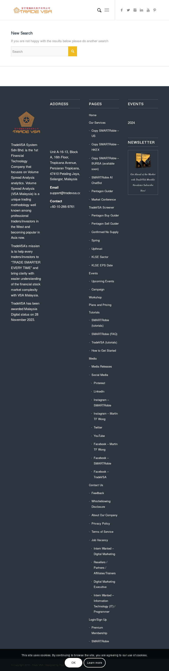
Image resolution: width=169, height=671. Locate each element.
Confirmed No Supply (105, 232)
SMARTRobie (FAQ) (104, 334)
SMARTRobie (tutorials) (100, 323)
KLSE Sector (100, 257)
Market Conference (104, 199)
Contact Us (96, 485)
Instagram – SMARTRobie (102, 402)
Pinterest (99, 383)
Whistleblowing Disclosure (101, 504)
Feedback (98, 493)
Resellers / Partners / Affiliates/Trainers (105, 567)
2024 (131, 122)
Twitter (98, 427)
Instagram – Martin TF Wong (106, 416)
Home (92, 115)
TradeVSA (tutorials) (104, 342)
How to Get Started (104, 350)
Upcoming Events (103, 281)
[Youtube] (148, 10)
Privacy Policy (101, 523)
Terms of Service (102, 531)
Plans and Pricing (100, 305)
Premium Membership (99, 630)
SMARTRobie (100, 641)
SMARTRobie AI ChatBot (102, 180)
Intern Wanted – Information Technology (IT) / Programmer (104, 603)
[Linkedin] (141, 10)
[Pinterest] (154, 10)
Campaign (98, 289)
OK (73, 662)
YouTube (99, 436)
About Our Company (105, 515)
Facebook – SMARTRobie (102, 460)
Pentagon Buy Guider (105, 215)
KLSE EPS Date (102, 265)
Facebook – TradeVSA (101, 474)
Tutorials (94, 312)
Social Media (100, 375)
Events (93, 273)
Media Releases (102, 366)
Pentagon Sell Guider (105, 223)
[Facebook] (121, 10)
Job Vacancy (100, 540)
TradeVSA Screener (101, 207)
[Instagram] (135, 10)
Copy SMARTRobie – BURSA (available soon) (105, 163)
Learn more (94, 662)
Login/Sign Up (98, 619)
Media (93, 358)
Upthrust (97, 248)
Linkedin (99, 391)
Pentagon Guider (102, 191)
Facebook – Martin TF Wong (106, 446)
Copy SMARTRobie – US (105, 133)
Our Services (97, 122)
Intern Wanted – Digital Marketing (104, 551)
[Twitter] (128, 10)
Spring (96, 240)
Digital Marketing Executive (104, 584)
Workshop (95, 297)
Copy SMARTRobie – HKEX (105, 147)
